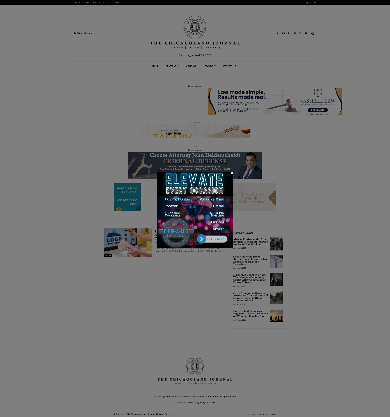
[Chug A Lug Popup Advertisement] (195, 247)
